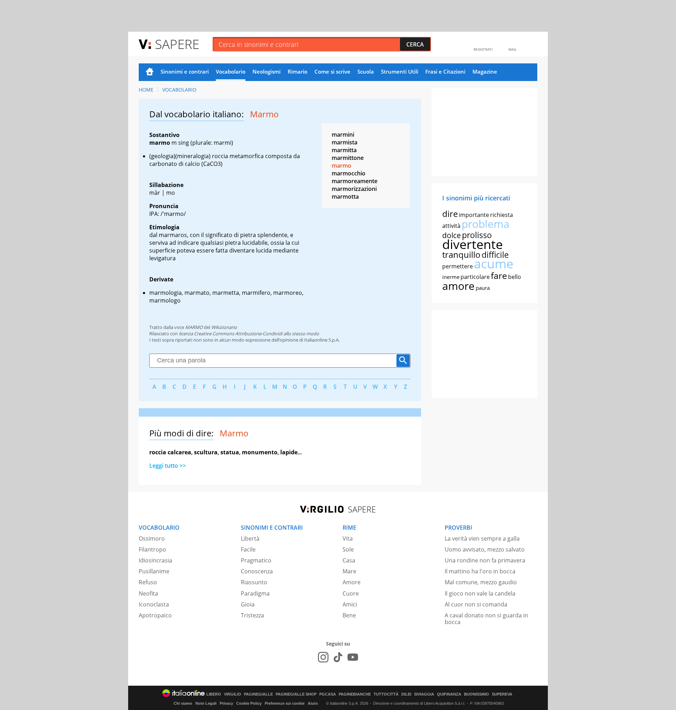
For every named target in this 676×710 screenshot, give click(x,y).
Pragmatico (256, 560)
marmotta (345, 196)
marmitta (344, 150)
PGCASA (327, 694)
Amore (352, 582)
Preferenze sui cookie (285, 703)
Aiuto (313, 703)
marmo (341, 165)
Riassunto (254, 582)
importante (474, 215)
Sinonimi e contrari (185, 71)
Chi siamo (183, 703)
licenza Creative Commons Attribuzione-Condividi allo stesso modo (249, 333)
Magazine (484, 71)
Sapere (177, 44)
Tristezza (252, 615)
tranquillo (461, 254)
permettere (457, 266)
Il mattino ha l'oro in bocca (480, 571)
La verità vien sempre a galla (482, 538)
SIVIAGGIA (424, 694)
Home (150, 72)
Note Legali (206, 703)
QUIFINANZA (449, 694)
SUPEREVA (502, 694)
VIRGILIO (232, 694)
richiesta (501, 215)
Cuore (351, 593)
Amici (350, 604)
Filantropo (152, 549)
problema (485, 224)
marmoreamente (354, 181)
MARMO (194, 327)
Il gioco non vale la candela (480, 593)
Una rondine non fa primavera (485, 560)
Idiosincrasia (155, 560)
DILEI (406, 694)
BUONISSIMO (476, 694)
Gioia (248, 604)
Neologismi (266, 71)
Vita (348, 538)
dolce (451, 235)
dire (450, 213)
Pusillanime (154, 571)
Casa (349, 560)
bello (514, 277)
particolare (475, 277)
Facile (248, 549)
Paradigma (255, 593)
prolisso (477, 235)
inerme (450, 276)
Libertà (250, 538)
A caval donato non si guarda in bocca (486, 618)
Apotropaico (155, 615)
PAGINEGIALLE (258, 694)
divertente (472, 244)
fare (499, 275)
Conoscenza (257, 571)
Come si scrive (332, 71)
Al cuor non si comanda (476, 604)
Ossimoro (152, 538)
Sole (348, 549)
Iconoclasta (154, 604)
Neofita (148, 593)
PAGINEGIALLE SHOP (296, 694)
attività (451, 226)
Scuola (365, 71)
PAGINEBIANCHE (355, 694)
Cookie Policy (249, 703)
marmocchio (348, 173)
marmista (344, 142)
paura (483, 287)
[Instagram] (323, 657)
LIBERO (213, 694)
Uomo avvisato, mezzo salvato (485, 549)
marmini (343, 134)
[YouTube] (352, 657)
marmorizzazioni (354, 189)
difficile (495, 254)
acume (493, 263)
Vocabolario (230, 71)
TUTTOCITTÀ (386, 694)
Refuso (148, 582)
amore (458, 286)
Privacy (226, 703)
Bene (349, 615)
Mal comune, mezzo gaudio (481, 582)
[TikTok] (338, 657)
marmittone (348, 158)
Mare (349, 571)
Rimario (297, 71)
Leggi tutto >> (167, 465)
